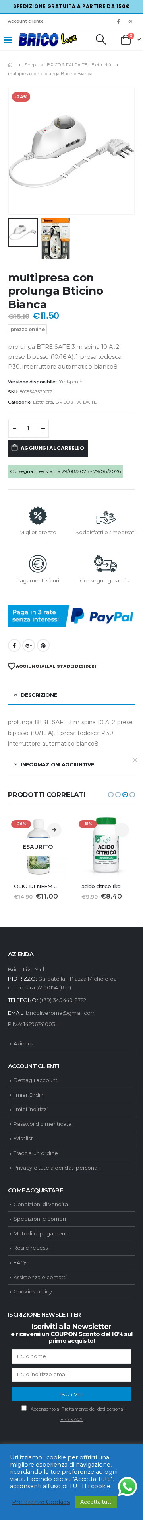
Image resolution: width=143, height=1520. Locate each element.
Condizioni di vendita (41, 1204)
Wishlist (23, 1138)
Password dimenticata (43, 1124)
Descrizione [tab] (39, 695)
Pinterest (43, 645)
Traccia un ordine (36, 1153)
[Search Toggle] (100, 39)
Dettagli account (36, 1080)
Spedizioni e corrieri (40, 1218)
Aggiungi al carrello (52, 448)
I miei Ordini (29, 1095)
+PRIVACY (71, 1419)
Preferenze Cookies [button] (41, 1502)
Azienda (24, 1043)
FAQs (20, 1262)
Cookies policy (33, 1291)
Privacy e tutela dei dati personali (57, 1167)
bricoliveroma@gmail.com (61, 1013)
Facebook (14, 645)
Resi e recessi (31, 1248)
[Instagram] (130, 21)
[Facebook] (118, 21)
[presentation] (18, 151)
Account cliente (26, 21)
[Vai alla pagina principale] (11, 65)
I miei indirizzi (31, 1109)
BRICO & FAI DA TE (76, 402)
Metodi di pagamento (42, 1233)
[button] (110, 794)
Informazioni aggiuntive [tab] (57, 764)
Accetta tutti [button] (96, 1502)
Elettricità (43, 402)
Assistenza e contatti (40, 1277)
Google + (28, 645)
